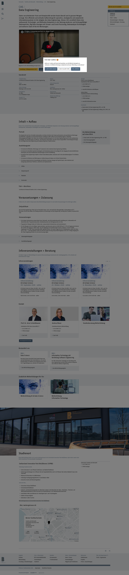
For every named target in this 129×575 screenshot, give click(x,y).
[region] (65, 64)
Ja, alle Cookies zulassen (51, 68)
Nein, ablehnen (75, 68)
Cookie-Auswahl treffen (64, 68)
